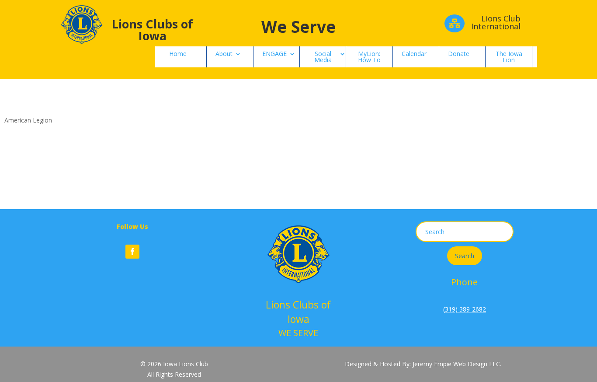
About (224, 53)
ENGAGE (274, 53)
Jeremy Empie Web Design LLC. (457, 364)
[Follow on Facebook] (132, 252)
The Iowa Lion (509, 56)
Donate (458, 53)
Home (178, 53)
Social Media (323, 56)
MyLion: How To (369, 56)
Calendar (414, 53)
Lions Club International (496, 22)
